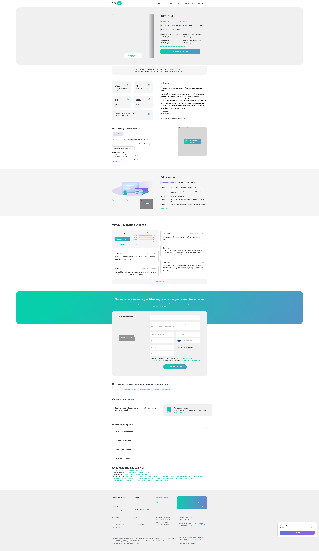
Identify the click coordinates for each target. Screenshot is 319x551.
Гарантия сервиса (139, 524)
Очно (121, 470)
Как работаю (117, 134)
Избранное (201, 3)
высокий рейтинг (137, 470)
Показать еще (116, 161)
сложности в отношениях (160, 476)
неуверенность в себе (132, 478)
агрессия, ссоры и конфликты (133, 480)
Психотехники (116, 527)
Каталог (160, 3)
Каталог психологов (118, 497)
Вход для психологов (161, 502)
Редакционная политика (119, 524)
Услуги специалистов (140, 521)
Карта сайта (115, 517)
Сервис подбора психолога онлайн (188, 541)
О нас (177, 3)
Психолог (116, 389)
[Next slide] (151, 36)
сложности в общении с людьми (149, 478)
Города (136, 517)
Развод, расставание (131, 476)
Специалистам (188, 3)
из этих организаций (197, 506)
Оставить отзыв (122, 239)
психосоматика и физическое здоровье (156, 480)
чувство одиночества (167, 478)
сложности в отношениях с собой (179, 476)
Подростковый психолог (162, 389)
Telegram (178, 69)
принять (297, 532)
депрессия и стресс (118, 478)
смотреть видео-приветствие (131, 55)
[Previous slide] (114, 36)
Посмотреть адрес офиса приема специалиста (173, 45)
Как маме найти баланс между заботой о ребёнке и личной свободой (135, 409)
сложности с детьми (145, 476)
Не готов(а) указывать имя (185, 347)
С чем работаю (129, 134)
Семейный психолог (129, 389)
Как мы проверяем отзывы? (122, 243)
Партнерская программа (141, 509)
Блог (135, 503)
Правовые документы (118, 521)
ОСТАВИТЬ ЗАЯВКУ (175, 367)
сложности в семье (197, 476)
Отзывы (170, 3)
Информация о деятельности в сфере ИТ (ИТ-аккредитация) (163, 518)
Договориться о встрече (180, 51)
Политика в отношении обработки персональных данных (162, 524)
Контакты (115, 506)
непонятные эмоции (180, 478)
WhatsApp (171, 69)
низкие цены (128, 470)
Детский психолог (145, 389)
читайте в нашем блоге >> (181, 412)
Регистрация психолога (162, 497)
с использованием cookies (305, 528)
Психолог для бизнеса (119, 511)
